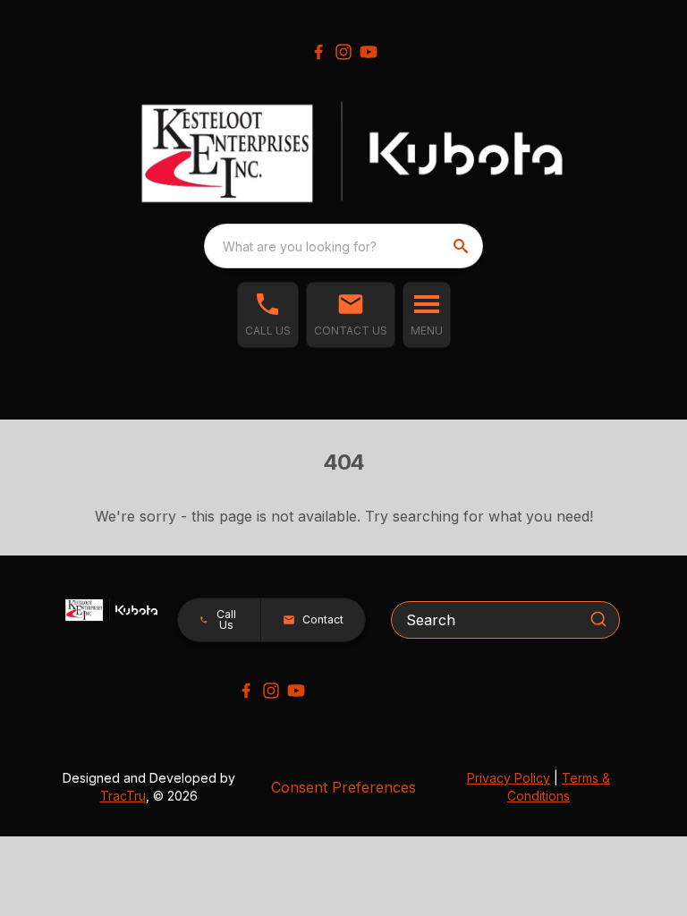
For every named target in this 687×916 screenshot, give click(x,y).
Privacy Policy (508, 777)
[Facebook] (318, 52)
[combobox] (343, 246)
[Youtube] (368, 52)
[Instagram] (343, 52)
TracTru (123, 795)
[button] (268, 315)
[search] (462, 246)
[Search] (598, 619)
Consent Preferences (343, 787)
